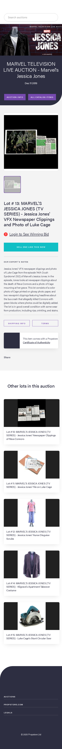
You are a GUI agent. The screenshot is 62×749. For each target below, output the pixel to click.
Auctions (10, 696)
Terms (45, 323)
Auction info (15, 97)
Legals (8, 712)
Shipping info (17, 323)
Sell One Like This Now (31, 247)
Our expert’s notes (16, 261)
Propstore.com (13, 704)
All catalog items (42, 97)
